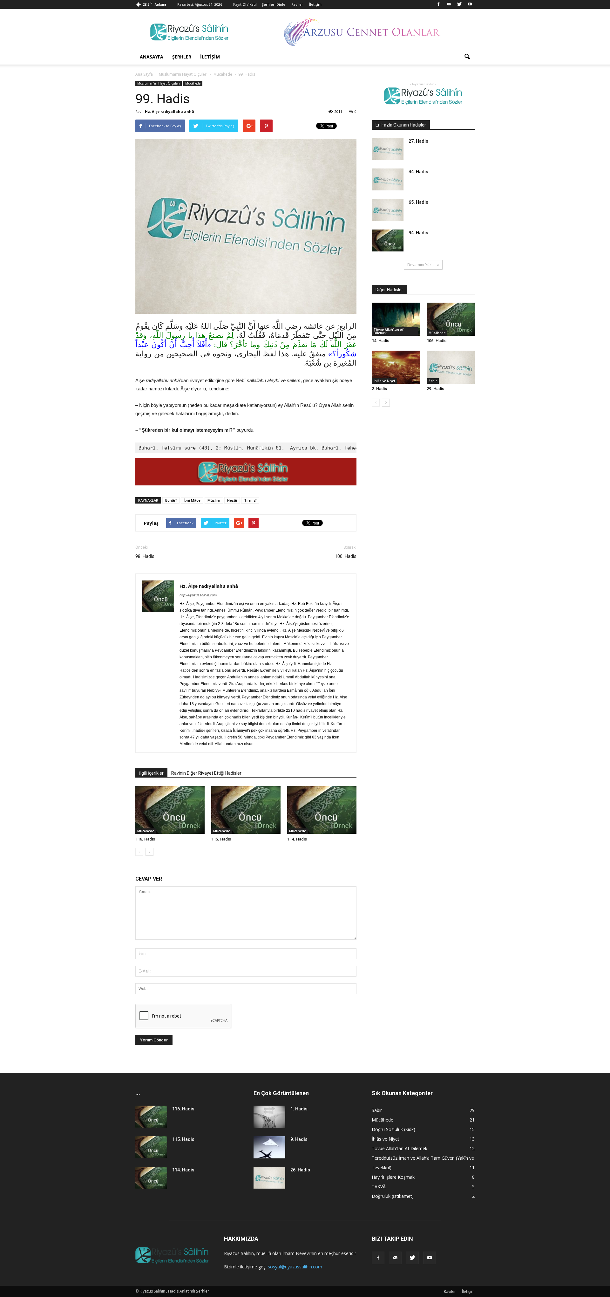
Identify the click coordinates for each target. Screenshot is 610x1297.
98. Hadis (144, 556)
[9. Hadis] (269, 1147)
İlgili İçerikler (151, 773)
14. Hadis (380, 340)
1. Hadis (299, 1108)
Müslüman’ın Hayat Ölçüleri (158, 83)
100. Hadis (345, 556)
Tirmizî (250, 500)
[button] (467, 57)
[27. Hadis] (387, 149)
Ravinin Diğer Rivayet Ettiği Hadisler (206, 773)
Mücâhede (192, 83)
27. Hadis (418, 141)
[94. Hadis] (387, 240)
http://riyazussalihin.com (198, 595)
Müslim (213, 500)
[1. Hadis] (269, 1117)
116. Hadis (145, 839)
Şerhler (181, 57)
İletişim (315, 4)
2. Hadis (379, 388)
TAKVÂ (379, 1187)
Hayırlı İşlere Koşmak (393, 1177)
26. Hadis (300, 1169)
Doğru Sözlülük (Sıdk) (393, 1129)
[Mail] (449, 4)
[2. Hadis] (396, 367)
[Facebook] (438, 4)
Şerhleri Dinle (273, 4)
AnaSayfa (151, 57)
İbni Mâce (192, 500)
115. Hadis (221, 839)
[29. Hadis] (451, 367)
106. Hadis (436, 340)
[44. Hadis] (387, 179)
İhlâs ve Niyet (384, 381)
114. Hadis (297, 839)
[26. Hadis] (269, 1178)
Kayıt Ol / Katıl (245, 4)
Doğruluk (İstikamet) (393, 1196)
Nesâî (232, 500)
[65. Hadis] (387, 210)
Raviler (297, 4)
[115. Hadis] (246, 810)
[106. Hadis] (451, 319)
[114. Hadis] (321, 810)
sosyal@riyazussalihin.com (295, 1267)
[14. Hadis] (396, 319)
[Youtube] (470, 4)
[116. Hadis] (170, 810)
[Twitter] (459, 4)
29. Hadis (435, 388)
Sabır (433, 381)
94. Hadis (418, 232)
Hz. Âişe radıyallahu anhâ (169, 111)
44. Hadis (418, 171)
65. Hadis (418, 202)
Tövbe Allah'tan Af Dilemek (388, 331)
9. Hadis (299, 1139)
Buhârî (171, 500)
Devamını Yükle (421, 264)
